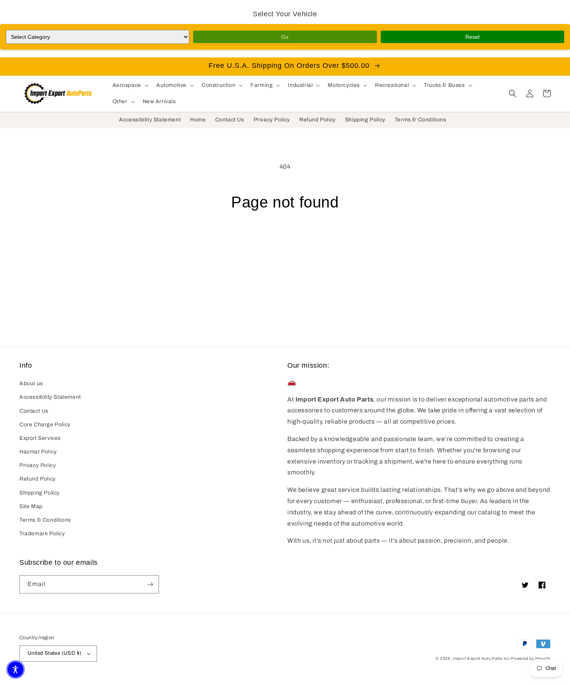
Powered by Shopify (531, 658)
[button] (130, 85)
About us (31, 383)
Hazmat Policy (38, 452)
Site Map (31, 506)
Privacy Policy (37, 465)
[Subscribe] (150, 584)
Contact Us (33, 411)
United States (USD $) (54, 653)
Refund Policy (37, 479)
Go (284, 37)
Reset (472, 37)
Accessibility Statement (50, 397)
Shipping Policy (39, 493)
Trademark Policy (42, 533)
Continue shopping (285, 240)
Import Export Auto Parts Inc (481, 658)
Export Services (40, 438)
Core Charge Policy (45, 424)
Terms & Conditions (45, 520)
